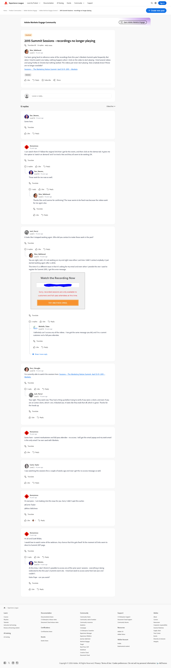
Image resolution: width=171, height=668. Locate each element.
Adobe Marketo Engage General (48, 10)
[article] (67, 124)
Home (5, 10)
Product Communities (15, 10)
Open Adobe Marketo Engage (134, 22)
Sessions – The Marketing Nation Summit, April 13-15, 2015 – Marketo (50, 69)
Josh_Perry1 (34, 231)
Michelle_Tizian (44, 326)
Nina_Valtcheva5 (35, 50)
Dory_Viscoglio (35, 368)
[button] (156, 10)
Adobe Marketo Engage (30, 10)
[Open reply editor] (68, 96)
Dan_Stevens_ (35, 115)
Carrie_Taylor (34, 465)
